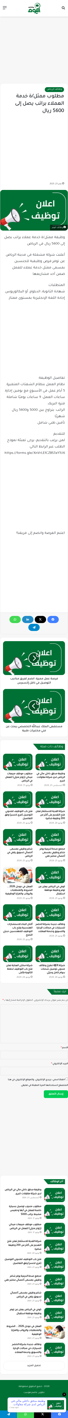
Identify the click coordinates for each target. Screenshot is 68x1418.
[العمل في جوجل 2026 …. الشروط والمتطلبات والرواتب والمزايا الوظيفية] (17, 875)
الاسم (64, 1048)
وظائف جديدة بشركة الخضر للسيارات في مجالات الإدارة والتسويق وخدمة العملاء (50, 928)
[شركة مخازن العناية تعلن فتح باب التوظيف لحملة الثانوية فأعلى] (17, 954)
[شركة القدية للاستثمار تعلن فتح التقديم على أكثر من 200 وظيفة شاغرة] (50, 799)
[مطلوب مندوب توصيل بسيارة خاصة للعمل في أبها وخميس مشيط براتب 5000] (54, 1212)
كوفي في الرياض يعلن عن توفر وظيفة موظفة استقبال (51, 890)
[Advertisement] (34, 47)
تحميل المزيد (34, 1366)
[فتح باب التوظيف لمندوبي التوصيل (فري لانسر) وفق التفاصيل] (17, 799)
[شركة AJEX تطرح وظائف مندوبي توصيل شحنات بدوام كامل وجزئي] (50, 954)
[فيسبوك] (53, 619)
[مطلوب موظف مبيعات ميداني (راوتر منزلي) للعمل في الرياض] (17, 762)
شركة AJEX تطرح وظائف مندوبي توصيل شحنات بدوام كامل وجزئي (52, 969)
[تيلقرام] (34, 627)
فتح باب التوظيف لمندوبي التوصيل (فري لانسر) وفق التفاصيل (18, 815)
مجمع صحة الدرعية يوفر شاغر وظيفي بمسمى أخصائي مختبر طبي (52, 853)
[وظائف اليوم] (34, 8)
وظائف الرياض (54, 89)
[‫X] (40, 619)
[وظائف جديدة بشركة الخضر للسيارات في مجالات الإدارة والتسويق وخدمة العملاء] (50, 912)
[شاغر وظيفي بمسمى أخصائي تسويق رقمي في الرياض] (17, 837)
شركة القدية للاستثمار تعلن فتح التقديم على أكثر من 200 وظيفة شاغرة (50, 815)
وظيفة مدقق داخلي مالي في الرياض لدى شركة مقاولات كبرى (50, 777)
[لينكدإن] (27, 619)
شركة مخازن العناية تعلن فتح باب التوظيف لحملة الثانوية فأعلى (19, 969)
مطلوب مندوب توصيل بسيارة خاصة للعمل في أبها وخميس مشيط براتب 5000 (25, 1210)
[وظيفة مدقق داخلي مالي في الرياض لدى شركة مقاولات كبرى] (50, 762)
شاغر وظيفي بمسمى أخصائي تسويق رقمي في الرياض (19, 853)
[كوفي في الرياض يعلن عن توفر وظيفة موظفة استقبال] (50, 875)
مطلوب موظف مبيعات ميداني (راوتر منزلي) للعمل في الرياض (18, 777)
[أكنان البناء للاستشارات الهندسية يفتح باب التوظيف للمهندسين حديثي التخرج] (17, 912)
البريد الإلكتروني (59, 1064)
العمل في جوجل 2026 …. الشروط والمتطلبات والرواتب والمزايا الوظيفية (18, 890)
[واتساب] (15, 619)
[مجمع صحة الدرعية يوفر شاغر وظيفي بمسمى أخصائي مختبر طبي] (50, 837)
